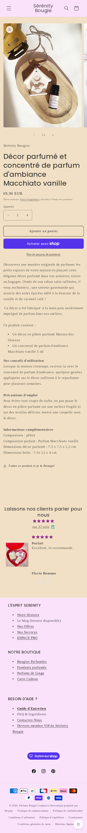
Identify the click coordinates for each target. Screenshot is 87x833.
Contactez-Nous (29, 720)
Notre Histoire (28, 615)
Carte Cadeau (27, 679)
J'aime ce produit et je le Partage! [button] (31, 465)
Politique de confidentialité (68, 810)
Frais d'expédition (30, 199)
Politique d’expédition (51, 817)
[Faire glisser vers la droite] (52, 135)
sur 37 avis (40, 527)
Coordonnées (75, 817)
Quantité (8, 206)
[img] (43, 521)
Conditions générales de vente (34, 824)
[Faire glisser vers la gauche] (34, 135)
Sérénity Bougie (28, 805)
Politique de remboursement (33, 810)
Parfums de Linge (31, 673)
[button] (9, 8)
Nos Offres (25, 626)
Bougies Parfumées (32, 661)
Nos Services (27, 632)
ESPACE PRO (27, 638)
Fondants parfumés (32, 667)
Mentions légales (64, 824)
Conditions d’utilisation (22, 817)
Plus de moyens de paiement (43, 254)
